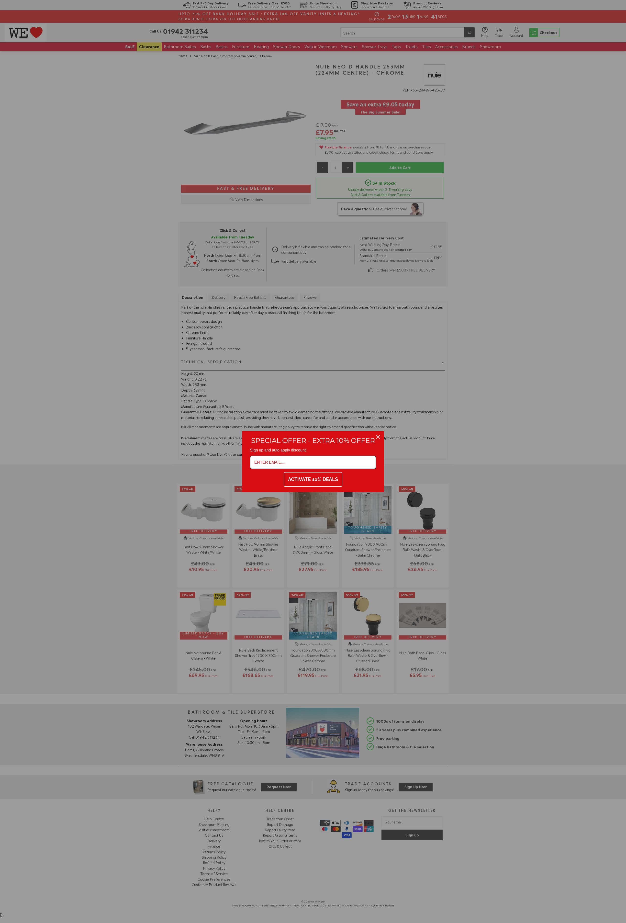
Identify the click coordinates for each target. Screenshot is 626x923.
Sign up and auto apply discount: (278, 450)
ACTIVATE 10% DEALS (313, 479)
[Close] (378, 437)
